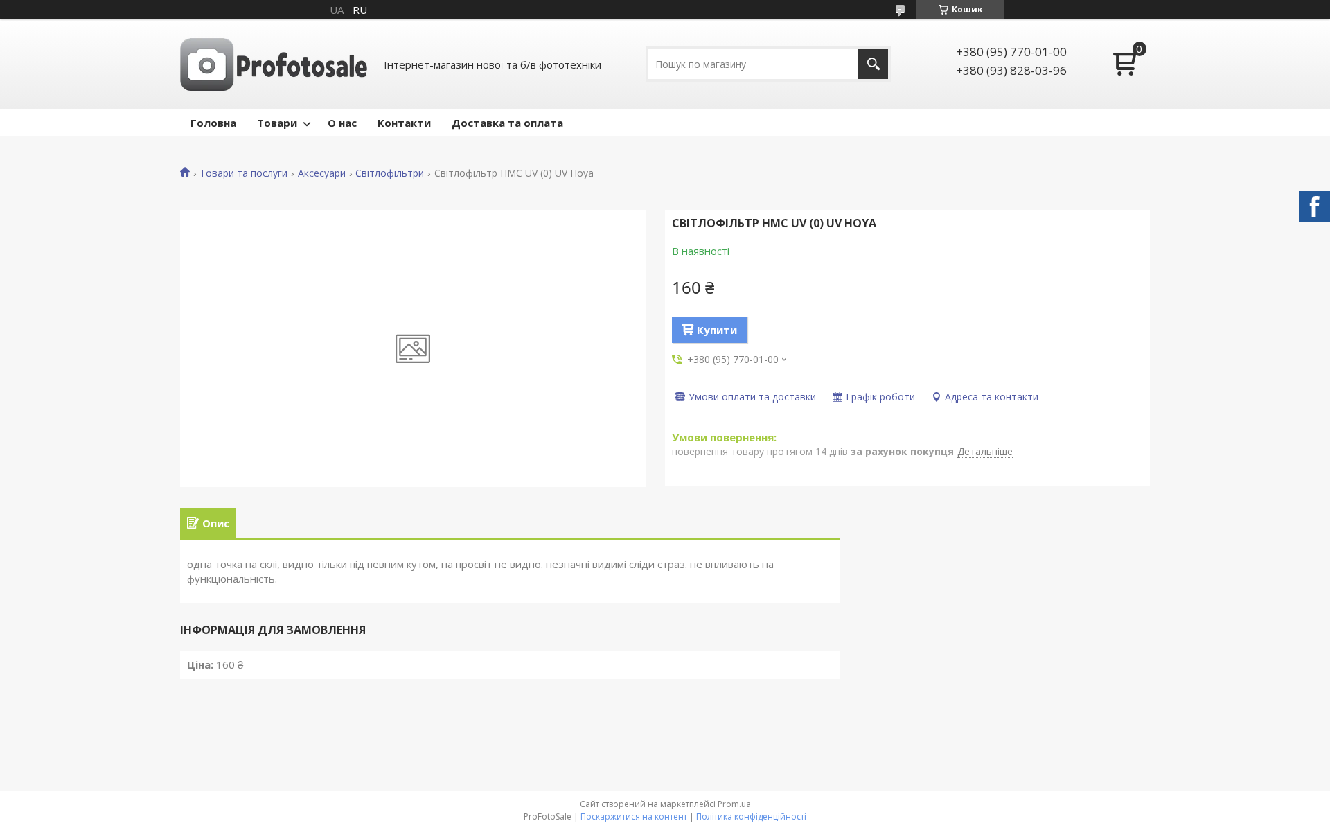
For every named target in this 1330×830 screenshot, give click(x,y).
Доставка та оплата (507, 123)
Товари (277, 123)
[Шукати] (873, 64)
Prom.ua (734, 804)
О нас (342, 123)
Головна (213, 123)
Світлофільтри (389, 173)
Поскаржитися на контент (633, 816)
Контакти (404, 123)
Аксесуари (322, 173)
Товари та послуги (243, 173)
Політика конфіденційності (751, 816)
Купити (717, 330)
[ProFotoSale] (273, 64)
